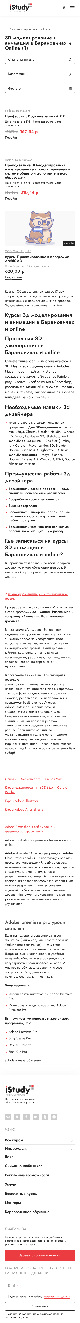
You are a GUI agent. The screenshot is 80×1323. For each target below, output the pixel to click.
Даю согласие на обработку (40, 1296)
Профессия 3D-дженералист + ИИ (35, 116)
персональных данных (57, 1296)
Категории (16, 74)
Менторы (13, 1202)
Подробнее (13, 277)
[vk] (8, 1117)
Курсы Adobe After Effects (24, 809)
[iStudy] (21, 7)
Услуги (10, 1184)
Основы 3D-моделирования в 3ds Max (33, 779)
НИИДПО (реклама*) (19, 160)
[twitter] (36, 1117)
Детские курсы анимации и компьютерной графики (36, 596)
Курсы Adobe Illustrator (21, 800)
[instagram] (17, 1117)
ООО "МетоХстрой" (18, 251)
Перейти (11, 137)
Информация (16, 1148)
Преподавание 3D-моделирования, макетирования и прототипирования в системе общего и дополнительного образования (37, 171)
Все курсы (14, 1140)
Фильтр (14, 88)
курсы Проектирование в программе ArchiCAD (37, 259)
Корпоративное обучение (27, 1211)
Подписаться (40, 1306)
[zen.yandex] (54, 1117)
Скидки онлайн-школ (24, 1166)
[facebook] (26, 1117)
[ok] (45, 1117)
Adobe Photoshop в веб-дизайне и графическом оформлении (30, 829)
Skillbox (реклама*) (17, 111)
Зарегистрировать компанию (40, 1255)
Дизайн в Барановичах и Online (30, 29)
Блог (9, 1156)
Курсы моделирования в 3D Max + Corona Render (36, 789)
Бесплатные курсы (21, 1193)
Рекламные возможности (27, 1175)
